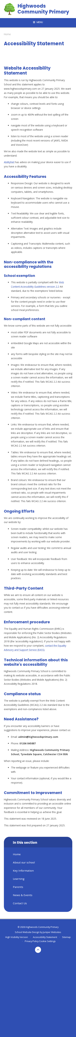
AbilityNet (9, 162)
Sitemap (66, 937)
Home (7, 34)
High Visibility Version (16, 937)
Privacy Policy (32, 941)
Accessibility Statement (45, 937)
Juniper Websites (52, 932)
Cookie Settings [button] (47, 941)
